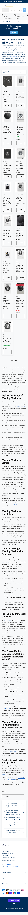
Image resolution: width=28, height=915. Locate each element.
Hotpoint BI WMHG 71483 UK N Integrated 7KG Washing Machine (20, 167)
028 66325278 (20, 1)
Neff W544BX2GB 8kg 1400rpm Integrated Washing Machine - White (20, 130)
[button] (2, 5)
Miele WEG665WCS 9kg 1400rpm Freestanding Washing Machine (6, 302)
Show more (14, 360)
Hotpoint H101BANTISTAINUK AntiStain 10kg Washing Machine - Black (7, 167)
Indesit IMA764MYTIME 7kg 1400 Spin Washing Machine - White (20, 94)
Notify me (21, 277)
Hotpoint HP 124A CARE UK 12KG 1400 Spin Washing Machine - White (7, 129)
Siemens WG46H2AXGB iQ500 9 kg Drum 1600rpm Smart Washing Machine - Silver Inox (20, 303)
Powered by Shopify (19, 908)
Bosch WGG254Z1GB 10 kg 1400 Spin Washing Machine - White (7, 340)
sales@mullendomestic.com (12, 866)
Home (4, 21)
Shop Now (14, 32)
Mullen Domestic (20, 406)
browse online (21, 777)
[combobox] (17, 10)
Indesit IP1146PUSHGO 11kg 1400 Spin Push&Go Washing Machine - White (20, 267)
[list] (14, 16)
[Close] (26, 26)
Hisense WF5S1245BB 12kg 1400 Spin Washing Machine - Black (20, 233)
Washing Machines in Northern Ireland (15, 21)
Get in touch (17, 505)
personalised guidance (7, 562)
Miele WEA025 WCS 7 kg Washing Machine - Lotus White (7, 267)
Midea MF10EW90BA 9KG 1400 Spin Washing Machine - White (7, 200)
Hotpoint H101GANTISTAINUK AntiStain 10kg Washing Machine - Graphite (7, 95)
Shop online (7, 708)
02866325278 (7, 864)
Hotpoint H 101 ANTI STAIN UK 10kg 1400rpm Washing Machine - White (7, 233)
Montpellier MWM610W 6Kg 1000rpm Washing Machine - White (20, 200)
